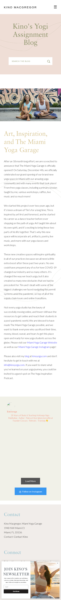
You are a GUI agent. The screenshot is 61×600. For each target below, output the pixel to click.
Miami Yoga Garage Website (42, 342)
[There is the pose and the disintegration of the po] (43, 461)
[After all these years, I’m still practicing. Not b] (18, 461)
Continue (16, 591)
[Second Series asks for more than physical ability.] (43, 437)
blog (27, 356)
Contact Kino (21, 536)
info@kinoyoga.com (14, 364)
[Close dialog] (57, 563)
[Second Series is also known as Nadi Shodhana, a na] (18, 437)
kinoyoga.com (39, 356)
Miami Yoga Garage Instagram (34, 346)
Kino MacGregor (20, 7)
